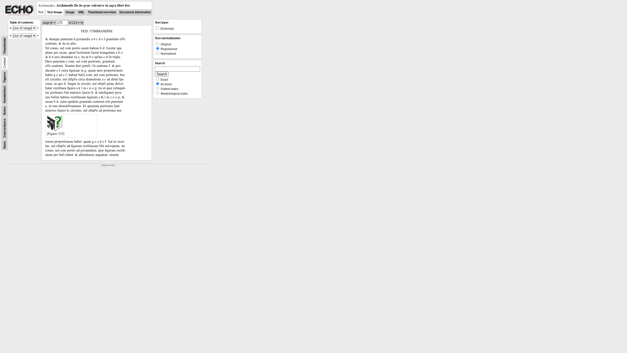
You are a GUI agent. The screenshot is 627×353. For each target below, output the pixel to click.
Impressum (108, 165)
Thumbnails (4, 46)
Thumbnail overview (102, 12)
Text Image (54, 12)
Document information (135, 12)
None (4, 145)
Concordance (4, 128)
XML (81, 12)
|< (51, 23)
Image (70, 12)
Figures (4, 77)
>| (81, 23)
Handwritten (4, 94)
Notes (4, 111)
